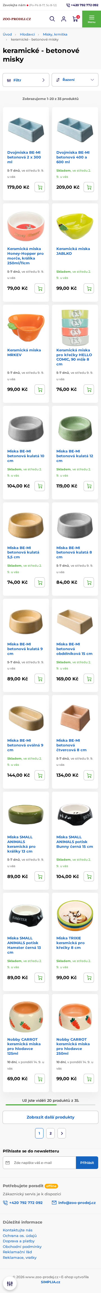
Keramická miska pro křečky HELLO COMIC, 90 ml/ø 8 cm (74, 357)
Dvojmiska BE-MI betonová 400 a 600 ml (72, 157)
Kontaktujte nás (18, 1230)
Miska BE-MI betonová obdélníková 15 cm (74, 649)
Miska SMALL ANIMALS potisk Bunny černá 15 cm (74, 842)
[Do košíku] (40, 187)
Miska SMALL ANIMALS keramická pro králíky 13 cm (21, 844)
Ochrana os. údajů (20, 1235)
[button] (52, 19)
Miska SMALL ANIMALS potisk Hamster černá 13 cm (24, 945)
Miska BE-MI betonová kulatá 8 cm (74, 552)
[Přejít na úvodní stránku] (17, 19)
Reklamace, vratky (19, 1257)
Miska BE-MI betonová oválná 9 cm (25, 745)
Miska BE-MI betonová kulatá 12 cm (74, 456)
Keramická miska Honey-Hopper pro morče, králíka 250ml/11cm (25, 255)
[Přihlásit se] (63, 19)
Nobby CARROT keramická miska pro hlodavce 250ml (73, 1046)
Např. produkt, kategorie (38, 53)
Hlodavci (27, 34)
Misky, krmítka (55, 34)
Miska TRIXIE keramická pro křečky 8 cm (70, 943)
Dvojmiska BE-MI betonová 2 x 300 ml (24, 157)
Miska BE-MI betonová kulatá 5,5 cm (23, 552)
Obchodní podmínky (22, 1246)
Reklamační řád (17, 1252)
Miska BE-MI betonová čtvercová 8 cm (71, 745)
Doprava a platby (19, 1241)
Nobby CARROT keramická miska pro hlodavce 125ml (24, 1046)
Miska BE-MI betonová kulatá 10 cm (25, 456)
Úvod (7, 34)
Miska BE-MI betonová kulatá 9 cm (25, 649)
